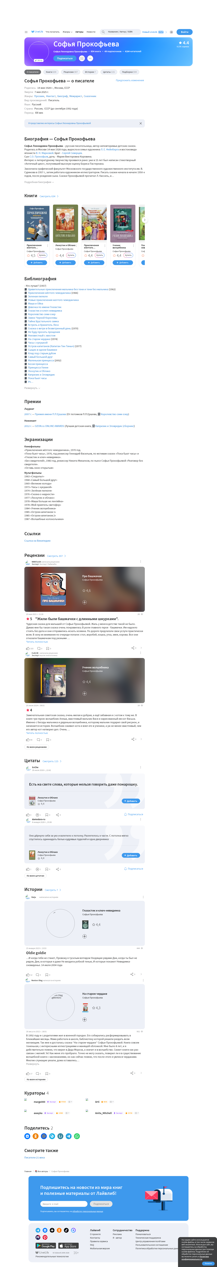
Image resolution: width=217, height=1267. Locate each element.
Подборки (129, 71)
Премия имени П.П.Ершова (50, 414)
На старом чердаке (39, 339)
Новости (91, 31)
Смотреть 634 (47, 196)
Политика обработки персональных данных (158, 1248)
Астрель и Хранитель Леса (43, 324)
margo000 (39, 1101)
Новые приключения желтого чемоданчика (53, 300)
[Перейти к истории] (141, 974)
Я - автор (117, 1237)
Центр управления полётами (150, 1241)
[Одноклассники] (59, 1230)
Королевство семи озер (42, 314)
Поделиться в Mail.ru (44, 1136)
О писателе (33, 71)
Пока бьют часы (37, 378)
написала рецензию (50, 562)
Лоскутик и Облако (65, 245)
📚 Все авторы (41, 1171)
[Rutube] (38, 1237)
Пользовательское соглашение (152, 1244)
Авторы (79, 31)
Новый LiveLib (152, 31)
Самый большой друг (40, 356)
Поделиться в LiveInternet (60, 1136)
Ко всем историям (36, 1079)
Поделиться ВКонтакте (27, 1136)
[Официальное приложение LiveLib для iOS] (68, 1246)
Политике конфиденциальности (195, 1257)
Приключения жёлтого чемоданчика (34, 246)
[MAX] (73, 1230)
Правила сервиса (99, 1241)
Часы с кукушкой (38, 342)
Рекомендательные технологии (52, 1256)
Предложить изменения (130, 80)
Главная (27, 1171)
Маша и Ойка (35, 303)
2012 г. (28, 426)
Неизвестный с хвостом (41, 335)
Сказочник (90, 96)
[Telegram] (38, 1230)
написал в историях (52, 980)
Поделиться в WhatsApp (77, 1136)
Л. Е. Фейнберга (110, 149)
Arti (97, 1101)
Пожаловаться (143, 1234)
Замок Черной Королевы (42, 317)
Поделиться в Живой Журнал (52, 1136)
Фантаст (51, 96)
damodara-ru (38, 819)
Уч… (30, 381)
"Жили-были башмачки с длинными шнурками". (77, 618)
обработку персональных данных (87, 1211)
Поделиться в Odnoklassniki (36, 1136)
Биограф (62, 96)
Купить (42, 255)
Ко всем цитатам (35, 875)
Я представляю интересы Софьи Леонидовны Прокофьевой (59, 123)
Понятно (208, 1263)
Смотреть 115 (50, 761)
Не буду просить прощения (44, 332)
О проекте (95, 1234)
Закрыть (140, 123)
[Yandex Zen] (52, 1230)
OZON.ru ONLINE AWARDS (49, 426)
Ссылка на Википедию (37, 540)
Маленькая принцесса (41, 360)
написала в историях (48, 897)
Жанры (66, 31)
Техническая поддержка (148, 1237)
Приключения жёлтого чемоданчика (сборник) (91, 246)
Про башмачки (92, 576)
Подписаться (65, 58)
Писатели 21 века (34, 1157)
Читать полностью (37, 641)
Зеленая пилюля (38, 296)
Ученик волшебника (119, 246)
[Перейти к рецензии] (141, 648)
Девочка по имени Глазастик (44, 307)
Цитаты (109, 71)
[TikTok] (66, 1230)
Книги (51, 71)
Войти (184, 32)
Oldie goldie (36, 952)
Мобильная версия (100, 1248)
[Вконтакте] (45, 1230)
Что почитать (52, 31)
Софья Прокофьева (36, 251)
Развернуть (30, 388)
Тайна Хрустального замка (43, 321)
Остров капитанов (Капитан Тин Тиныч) (51, 346)
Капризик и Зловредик (41, 374)
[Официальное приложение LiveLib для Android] (46, 1246)
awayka (38, 1113)
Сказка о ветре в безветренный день (49, 328)
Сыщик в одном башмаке (42, 349)
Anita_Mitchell (103, 1113)
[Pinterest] (45, 1237)
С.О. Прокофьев (39, 156)
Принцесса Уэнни (38, 367)
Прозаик (39, 96)
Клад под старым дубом (42, 353)
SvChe (35, 767)
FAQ (92, 1244)
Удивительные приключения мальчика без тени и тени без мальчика (68, 289)
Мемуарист (75, 96)
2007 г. (28, 414)
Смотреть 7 (51, 890)
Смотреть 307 (55, 556)
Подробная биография (37, 182)
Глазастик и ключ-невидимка (45, 310)
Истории (90, 71)
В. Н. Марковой (44, 153)
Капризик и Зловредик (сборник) (114, 426)
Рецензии (71, 71)
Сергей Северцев (72, 153)
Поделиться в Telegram (69, 1136)
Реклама (117, 1234)
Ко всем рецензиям (37, 746)
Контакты (95, 1237)
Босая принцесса (38, 364)
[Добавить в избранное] (82, 58)
